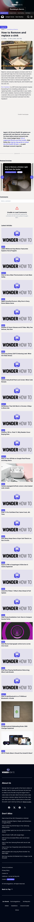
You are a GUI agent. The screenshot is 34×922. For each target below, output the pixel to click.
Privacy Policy (5, 870)
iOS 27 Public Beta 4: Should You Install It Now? (16, 753)
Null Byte (28, 13)
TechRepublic (26, 901)
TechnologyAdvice (15, 901)
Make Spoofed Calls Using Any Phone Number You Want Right (16, 852)
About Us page (27, 802)
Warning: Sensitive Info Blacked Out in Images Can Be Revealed (17, 857)
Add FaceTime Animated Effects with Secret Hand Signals (15, 838)
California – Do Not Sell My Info (10, 876)
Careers (8, 879)
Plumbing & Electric (17, 9)
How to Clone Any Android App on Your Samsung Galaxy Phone (15, 826)
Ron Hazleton (5, 87)
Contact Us (5, 873)
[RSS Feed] (25, 808)
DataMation (14, 906)
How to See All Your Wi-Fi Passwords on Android (15, 818)
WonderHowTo (4, 13)
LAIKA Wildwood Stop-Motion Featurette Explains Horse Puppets (14, 250)
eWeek (6, 906)
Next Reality (21, 13)
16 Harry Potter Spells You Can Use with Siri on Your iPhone (16, 831)
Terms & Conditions (7, 867)
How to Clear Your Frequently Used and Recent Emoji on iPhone (16, 847)
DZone (17, 910)
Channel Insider (24, 906)
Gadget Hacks (12, 13)
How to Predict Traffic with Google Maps (13, 835)
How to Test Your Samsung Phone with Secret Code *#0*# (16, 843)
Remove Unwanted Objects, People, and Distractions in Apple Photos (16, 822)
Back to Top (6, 889)
